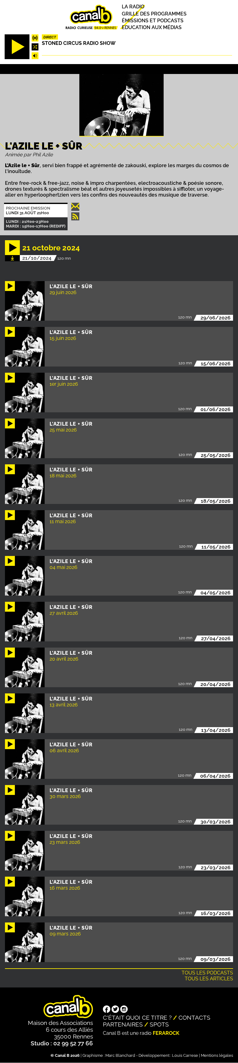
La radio (133, 7)
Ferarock (166, 1033)
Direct (49, 37)
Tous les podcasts (207, 973)
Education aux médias (152, 27)
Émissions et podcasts (152, 21)
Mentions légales (217, 1055)
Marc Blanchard (120, 1055)
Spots (159, 1024)
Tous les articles (209, 979)
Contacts (194, 1017)
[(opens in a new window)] (106, 1009)
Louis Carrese (185, 1055)
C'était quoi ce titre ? (137, 1017)
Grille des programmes (154, 14)
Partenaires (123, 1024)
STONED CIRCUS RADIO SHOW (79, 43)
